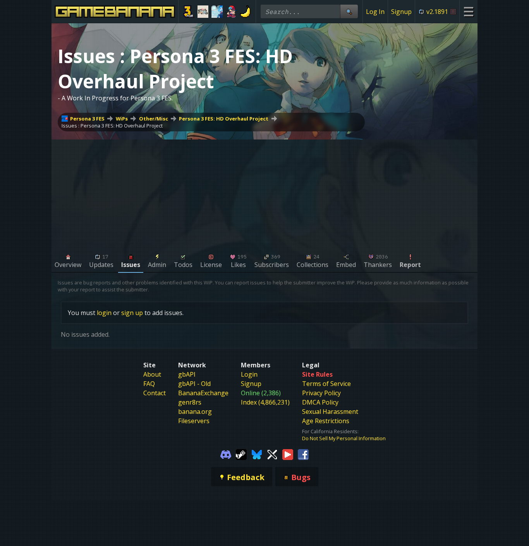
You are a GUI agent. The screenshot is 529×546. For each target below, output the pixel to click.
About (152, 374)
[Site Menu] (468, 11)
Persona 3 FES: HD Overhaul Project (223, 118)
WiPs (122, 118)
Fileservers (194, 421)
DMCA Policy (320, 402)
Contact (154, 393)
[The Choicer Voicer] (217, 11)
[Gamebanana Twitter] (272, 454)
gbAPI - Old (194, 383)
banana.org (195, 411)
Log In (375, 11)
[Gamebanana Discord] (226, 454)
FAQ (149, 383)
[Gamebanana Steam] (241, 454)
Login (249, 374)
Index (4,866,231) (265, 402)
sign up (132, 312)
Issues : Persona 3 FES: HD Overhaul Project (112, 125)
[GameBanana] (245, 11)
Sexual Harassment (330, 411)
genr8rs (189, 402)
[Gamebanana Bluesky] (257, 454)
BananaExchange (203, 393)
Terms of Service (326, 383)
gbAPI (187, 374)
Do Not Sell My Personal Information (344, 438)
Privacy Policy (321, 393)
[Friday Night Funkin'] (231, 11)
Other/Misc (153, 118)
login (104, 312)
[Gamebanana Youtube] (288, 454)
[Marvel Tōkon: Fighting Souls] (203, 11)
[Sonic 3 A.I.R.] (189, 11)
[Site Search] (349, 11)
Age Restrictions (325, 421)
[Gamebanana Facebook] (303, 454)
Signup (401, 11)
